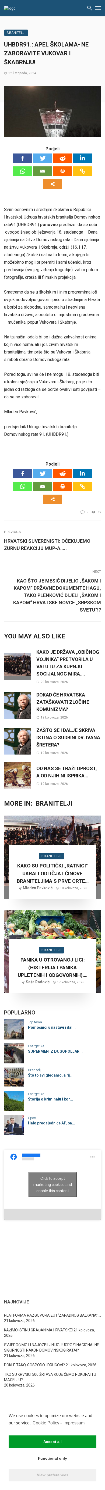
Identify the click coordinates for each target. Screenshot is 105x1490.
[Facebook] (22, 158)
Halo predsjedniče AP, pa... (51, 1123)
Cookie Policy (46, 1423)
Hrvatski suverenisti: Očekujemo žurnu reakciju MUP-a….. (47, 544)
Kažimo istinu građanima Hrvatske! (38, 1330)
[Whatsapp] (22, 171)
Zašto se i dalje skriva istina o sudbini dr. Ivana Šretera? (68, 737)
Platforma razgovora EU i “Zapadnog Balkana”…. (52, 1315)
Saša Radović (38, 982)
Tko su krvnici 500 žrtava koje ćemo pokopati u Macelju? (50, 1377)
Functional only (52, 1458)
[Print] (62, 171)
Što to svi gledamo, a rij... (51, 1075)
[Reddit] (62, 158)
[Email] (42, 171)
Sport (32, 1118)
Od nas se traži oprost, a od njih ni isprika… (66, 772)
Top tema (35, 1022)
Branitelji (16, 33)
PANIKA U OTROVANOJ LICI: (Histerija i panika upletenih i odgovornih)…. (53, 967)
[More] (52, 184)
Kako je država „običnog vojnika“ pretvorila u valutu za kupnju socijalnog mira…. (67, 663)
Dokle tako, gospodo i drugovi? (34, 1365)
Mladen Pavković (37, 888)
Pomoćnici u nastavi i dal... (52, 1027)
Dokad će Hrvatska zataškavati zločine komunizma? (62, 702)
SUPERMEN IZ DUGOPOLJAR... (55, 1051)
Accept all (52, 1441)
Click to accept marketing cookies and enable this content (52, 1184)
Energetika (36, 1046)
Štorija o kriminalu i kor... (50, 1099)
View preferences (52, 1475)
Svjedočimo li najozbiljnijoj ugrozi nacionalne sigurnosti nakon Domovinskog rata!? (51, 1347)
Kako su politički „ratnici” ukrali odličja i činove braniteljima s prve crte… (53, 873)
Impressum (74, 1423)
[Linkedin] (82, 158)
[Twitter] (42, 158)
